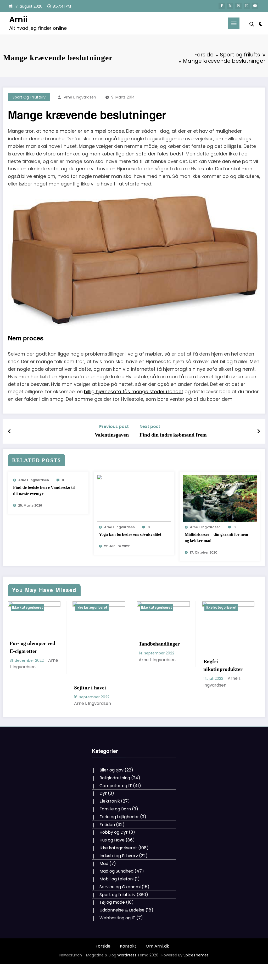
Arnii (18, 19)
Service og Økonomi (120, 887)
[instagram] (247, 6)
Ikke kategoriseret (29, 607)
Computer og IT (115, 786)
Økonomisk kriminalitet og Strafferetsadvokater (229, 669)
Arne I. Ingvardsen (80, 97)
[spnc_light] (261, 23)
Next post (149, 426)
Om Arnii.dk (157, 946)
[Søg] (252, 24)
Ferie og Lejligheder (119, 817)
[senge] (134, 260)
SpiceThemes (196, 955)
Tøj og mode (112, 902)
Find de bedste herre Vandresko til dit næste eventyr (44, 490)
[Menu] (233, 23)
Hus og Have (112, 840)
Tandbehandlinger (96, 644)
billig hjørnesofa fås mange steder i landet (133, 391)
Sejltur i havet (28, 687)
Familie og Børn (115, 809)
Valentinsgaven (112, 435)
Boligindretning (114, 778)
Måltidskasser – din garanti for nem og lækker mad (216, 537)
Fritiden (107, 825)
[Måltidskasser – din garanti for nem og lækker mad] (220, 498)
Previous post (114, 426)
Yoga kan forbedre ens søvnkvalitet (130, 534)
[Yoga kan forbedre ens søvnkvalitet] (134, 498)
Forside (103, 946)
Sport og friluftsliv (29, 97)
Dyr (103, 793)
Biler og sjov (111, 770)
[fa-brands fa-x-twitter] (230, 6)
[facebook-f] (222, 6)
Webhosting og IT (117, 918)
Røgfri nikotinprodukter (160, 665)
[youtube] (255, 6)
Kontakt (128, 946)
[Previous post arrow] (9, 431)
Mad (103, 864)
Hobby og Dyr (113, 832)
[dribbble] (238, 6)
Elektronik (109, 801)
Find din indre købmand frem (173, 435)
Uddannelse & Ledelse (121, 910)
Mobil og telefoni (116, 879)
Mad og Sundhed (116, 871)
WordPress (126, 955)
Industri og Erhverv (118, 856)
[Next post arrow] (258, 431)
